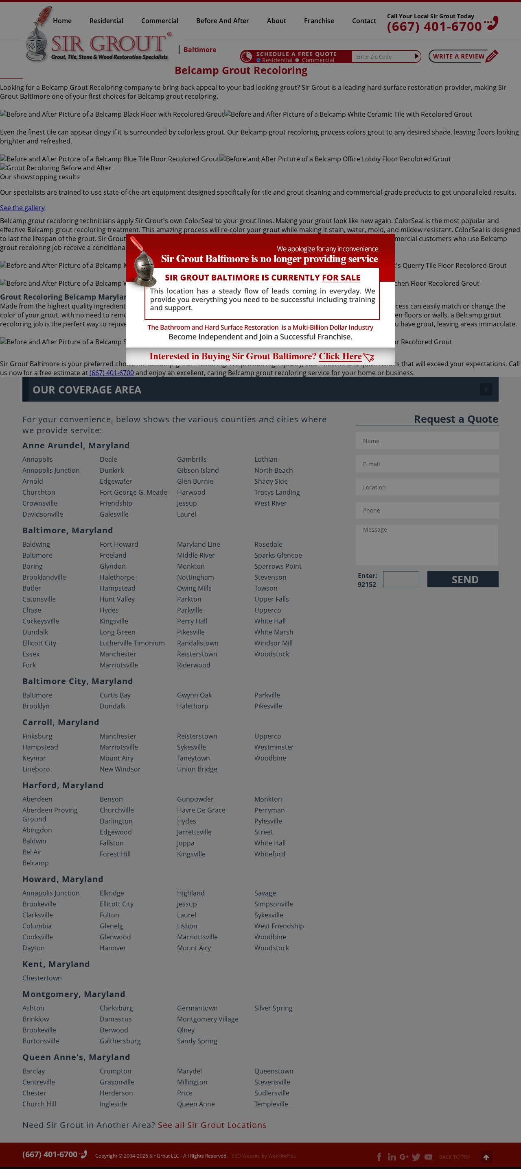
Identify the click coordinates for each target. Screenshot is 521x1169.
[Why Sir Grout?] (260, 363)
